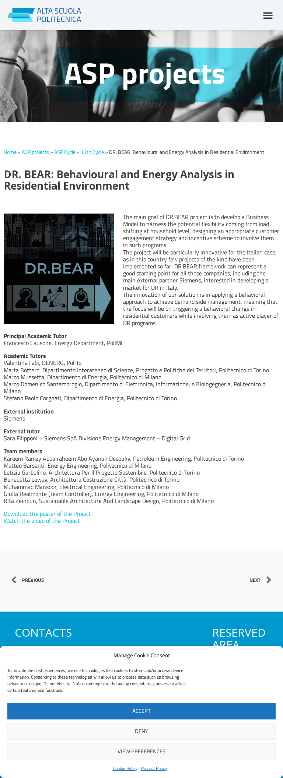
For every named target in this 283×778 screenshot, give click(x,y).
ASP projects (35, 152)
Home (10, 152)
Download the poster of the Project (47, 513)
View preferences (141, 751)
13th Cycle (92, 152)
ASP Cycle (65, 152)
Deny (141, 731)
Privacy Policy (154, 768)
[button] (268, 15)
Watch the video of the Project (42, 520)
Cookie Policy (125, 768)
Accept (141, 711)
